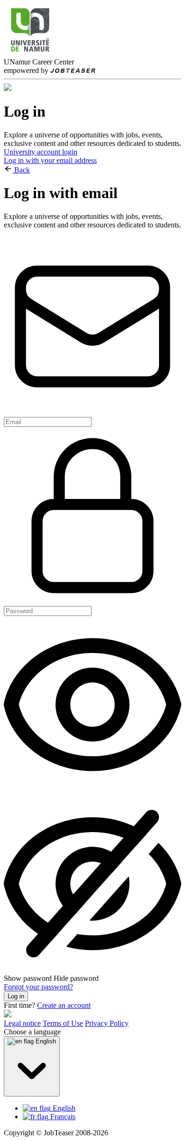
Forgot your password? (38, 987)
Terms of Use (63, 1023)
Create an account (64, 1005)
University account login (40, 152)
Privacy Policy (107, 1023)
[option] (102, 1108)
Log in (16, 996)
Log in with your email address (50, 160)
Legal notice (22, 1023)
